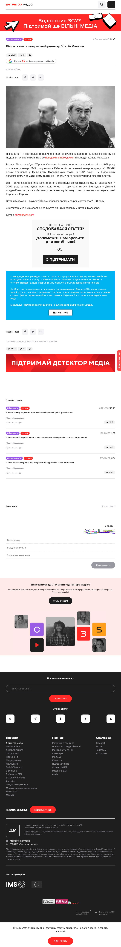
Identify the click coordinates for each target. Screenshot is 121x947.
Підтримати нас (60, 763)
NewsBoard (12, 763)
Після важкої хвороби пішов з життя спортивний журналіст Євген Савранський (46, 437)
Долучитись (60, 312)
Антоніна (10, 781)
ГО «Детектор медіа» (17, 784)
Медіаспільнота (14, 39)
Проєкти (12, 738)
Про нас (57, 738)
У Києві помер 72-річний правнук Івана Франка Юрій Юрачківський (39, 412)
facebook (100, 743)
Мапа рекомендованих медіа (21, 788)
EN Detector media (15, 777)
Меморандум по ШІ (62, 750)
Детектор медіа (14, 743)
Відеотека (11, 770)
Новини (28, 39)
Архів (55, 774)
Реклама (56, 756)
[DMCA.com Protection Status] (48, 903)
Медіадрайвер (14, 760)
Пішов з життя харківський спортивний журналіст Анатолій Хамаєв (40, 462)
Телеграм (101, 750)
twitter (99, 746)
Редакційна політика (63, 743)
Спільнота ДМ (60, 600)
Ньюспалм (11, 791)
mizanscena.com (24, 215)
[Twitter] (33, 77)
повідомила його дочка (59, 157)
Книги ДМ (57, 753)
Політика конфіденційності (66, 746)
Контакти (57, 760)
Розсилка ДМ (59, 770)
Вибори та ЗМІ (14, 774)
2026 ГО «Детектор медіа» (23, 844)
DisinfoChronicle (14, 767)
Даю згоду (60, 941)
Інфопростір (12, 408)
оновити (108, 526)
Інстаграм (101, 753)
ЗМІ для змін (12, 753)
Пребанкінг (12, 756)
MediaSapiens (13, 746)
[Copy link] (41, 77)
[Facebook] (25, 77)
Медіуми (10, 795)
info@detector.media (19, 841)
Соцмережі (104, 738)
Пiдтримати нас (42, 809)
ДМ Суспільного (14, 750)
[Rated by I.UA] (73, 903)
